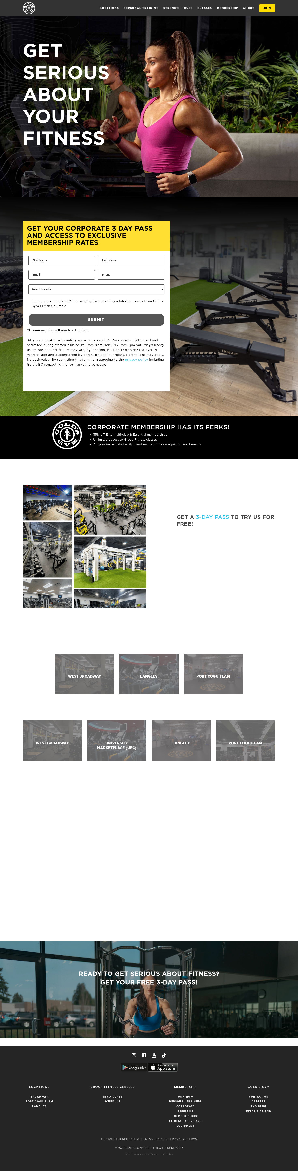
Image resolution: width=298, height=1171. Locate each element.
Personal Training (141, 8)
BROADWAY (39, 1097)
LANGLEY (39, 1106)
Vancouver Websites (161, 1154)
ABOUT (248, 8)
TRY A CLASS (112, 1097)
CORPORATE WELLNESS (135, 1139)
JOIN (267, 8)
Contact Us (258, 1097)
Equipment (185, 1126)
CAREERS (162, 1139)
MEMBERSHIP (227, 8)
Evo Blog (258, 1106)
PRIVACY (178, 1139)
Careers (259, 1101)
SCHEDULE (112, 1101)
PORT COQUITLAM (39, 1101)
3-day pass (212, 517)
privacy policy (136, 359)
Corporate (185, 1106)
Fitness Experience (185, 1121)
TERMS (192, 1139)
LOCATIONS (109, 8)
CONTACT (108, 1139)
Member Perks (185, 1116)
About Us (185, 1111)
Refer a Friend (258, 1111)
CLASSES (204, 8)
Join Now (185, 1097)
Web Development (135, 1154)
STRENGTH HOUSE (178, 8)
